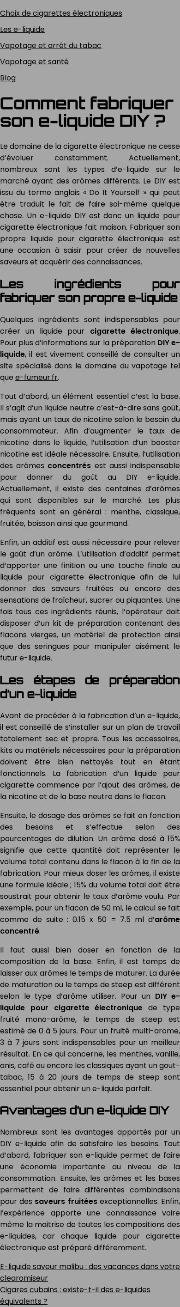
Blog (8, 78)
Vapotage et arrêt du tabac (51, 45)
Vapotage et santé (34, 61)
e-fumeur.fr (36, 377)
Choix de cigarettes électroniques (61, 13)
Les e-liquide (22, 29)
